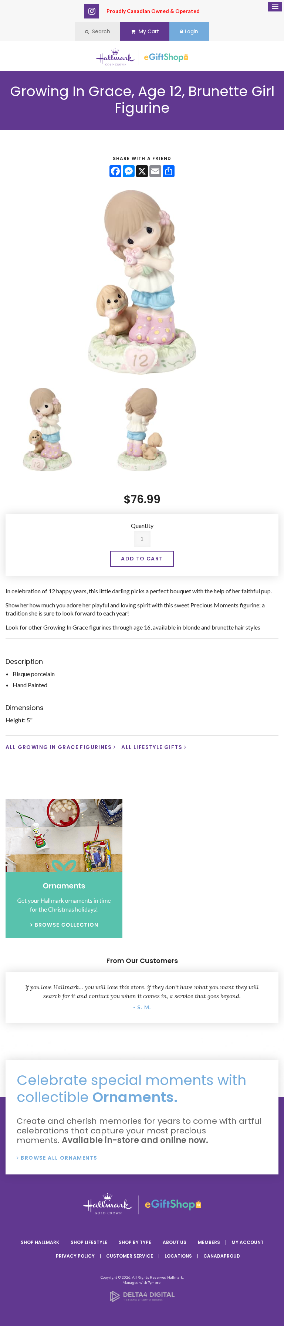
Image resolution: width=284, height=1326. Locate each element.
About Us (174, 1242)
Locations (178, 1256)
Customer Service (129, 1256)
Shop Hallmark (40, 1242)
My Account (247, 1242)
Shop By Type (135, 1242)
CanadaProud (221, 1256)
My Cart (148, 31)
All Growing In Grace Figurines (59, 747)
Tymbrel (155, 1282)
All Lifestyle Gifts (151, 747)
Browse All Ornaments (59, 1157)
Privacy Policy (75, 1256)
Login (191, 31)
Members (209, 1242)
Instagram (91, 11)
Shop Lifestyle (89, 1242)
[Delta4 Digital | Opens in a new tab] (142, 1299)
